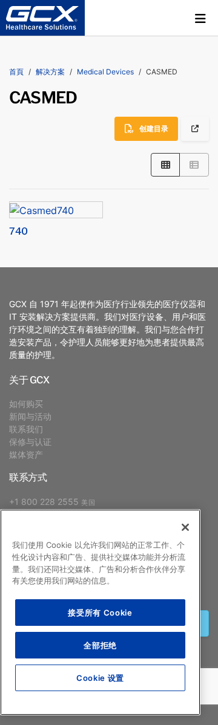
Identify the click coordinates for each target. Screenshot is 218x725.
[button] (200, 18)
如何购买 (26, 403)
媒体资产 (26, 454)
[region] (100, 612)
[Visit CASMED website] (195, 128)
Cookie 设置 (100, 677)
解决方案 (50, 72)
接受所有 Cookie (100, 612)
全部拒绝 (100, 645)
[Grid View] (165, 165)
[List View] (194, 165)
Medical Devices (105, 72)
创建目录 (153, 128)
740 (18, 230)
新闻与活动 (30, 416)
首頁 (16, 72)
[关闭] (185, 527)
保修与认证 (30, 441)
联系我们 (26, 429)
